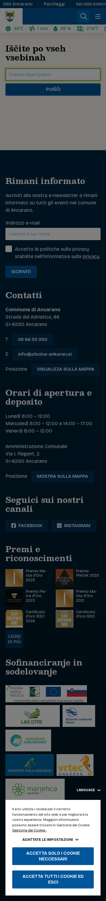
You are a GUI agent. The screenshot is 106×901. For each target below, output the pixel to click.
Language (86, 790)
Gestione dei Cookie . (29, 830)
